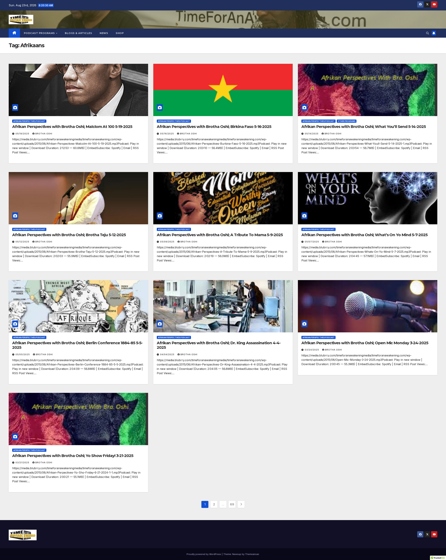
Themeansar (252, 554)
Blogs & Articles (78, 33)
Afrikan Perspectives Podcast (29, 121)
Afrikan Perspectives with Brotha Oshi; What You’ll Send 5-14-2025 (363, 126)
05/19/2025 (23, 133)
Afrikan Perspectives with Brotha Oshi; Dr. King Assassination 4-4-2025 (218, 345)
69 (232, 504)
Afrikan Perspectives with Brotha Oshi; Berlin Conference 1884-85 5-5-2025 (77, 345)
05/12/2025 (23, 241)
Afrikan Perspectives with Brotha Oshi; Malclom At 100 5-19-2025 (72, 126)
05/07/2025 (312, 241)
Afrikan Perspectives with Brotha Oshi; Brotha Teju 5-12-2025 (69, 235)
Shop (120, 33)
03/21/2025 (23, 462)
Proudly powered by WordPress (204, 554)
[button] (427, 33)
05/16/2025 (167, 133)
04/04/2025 (167, 354)
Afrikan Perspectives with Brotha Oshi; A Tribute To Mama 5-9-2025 (220, 235)
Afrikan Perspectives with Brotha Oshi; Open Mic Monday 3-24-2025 (364, 343)
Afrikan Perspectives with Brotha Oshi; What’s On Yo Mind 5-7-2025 (364, 235)
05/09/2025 (167, 241)
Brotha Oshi (43, 133)
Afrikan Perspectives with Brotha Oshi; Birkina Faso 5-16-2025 (214, 126)
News (104, 33)
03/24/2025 (312, 349)
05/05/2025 (23, 354)
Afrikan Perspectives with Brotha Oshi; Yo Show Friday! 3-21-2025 (72, 455)
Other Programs (346, 121)
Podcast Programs (40, 33)
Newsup (236, 554)
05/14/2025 (312, 133)
